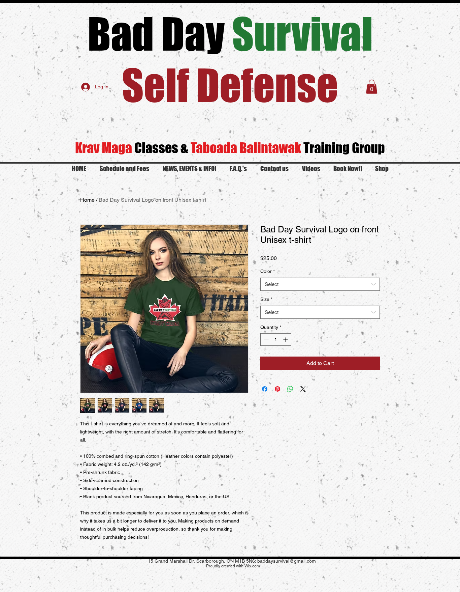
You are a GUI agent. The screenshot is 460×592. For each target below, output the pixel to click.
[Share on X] (303, 389)
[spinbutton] (276, 339)
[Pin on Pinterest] (277, 389)
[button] (371, 87)
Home (87, 200)
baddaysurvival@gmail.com (286, 561)
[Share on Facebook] (265, 389)
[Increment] (286, 339)
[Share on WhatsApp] (290, 389)
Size (266, 299)
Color (267, 271)
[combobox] (320, 284)
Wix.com (252, 566)
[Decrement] (265, 339)
